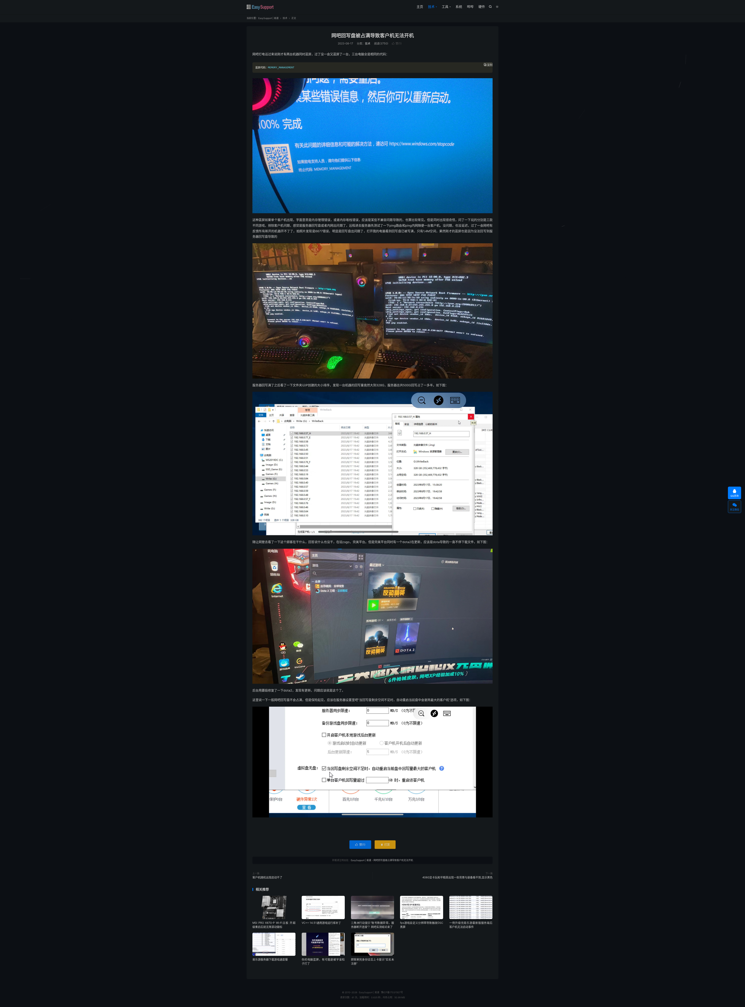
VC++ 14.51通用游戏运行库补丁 (321, 922)
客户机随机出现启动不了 (267, 877)
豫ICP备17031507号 (392, 992)
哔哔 (470, 7)
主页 (420, 7)
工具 (445, 7)
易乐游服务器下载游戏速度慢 (270, 959)
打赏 (385, 844)
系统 (459, 7)
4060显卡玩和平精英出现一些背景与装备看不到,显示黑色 (457, 877)
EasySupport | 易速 (260, 7)
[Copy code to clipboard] (488, 71)
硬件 (481, 7)
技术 (431, 7)
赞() (397, 43)
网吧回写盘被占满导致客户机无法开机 (372, 35)
